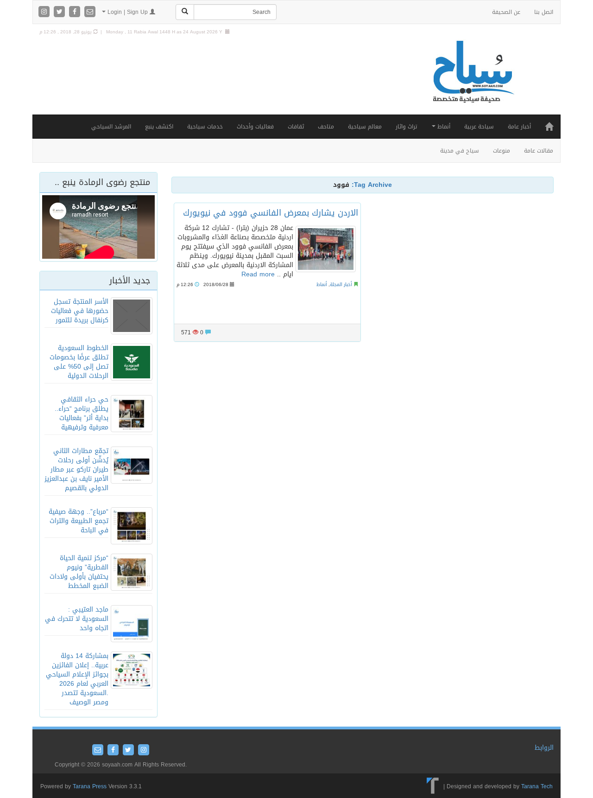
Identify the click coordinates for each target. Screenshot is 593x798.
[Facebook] (75, 12)
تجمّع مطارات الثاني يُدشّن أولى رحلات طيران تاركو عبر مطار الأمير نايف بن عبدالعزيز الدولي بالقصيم (76, 469)
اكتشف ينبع (159, 126)
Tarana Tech (537, 786)
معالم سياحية (365, 126)
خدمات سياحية (205, 126)
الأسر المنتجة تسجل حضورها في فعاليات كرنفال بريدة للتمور (79, 310)
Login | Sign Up (128, 12)
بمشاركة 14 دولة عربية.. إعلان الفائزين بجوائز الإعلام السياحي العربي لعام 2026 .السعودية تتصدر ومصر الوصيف (77, 679)
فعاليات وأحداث (255, 126)
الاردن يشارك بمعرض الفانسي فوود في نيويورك (270, 213)
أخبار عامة (519, 126)
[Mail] (89, 12)
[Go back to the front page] (472, 81)
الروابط (544, 747)
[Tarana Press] (433, 786)
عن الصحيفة (506, 12)
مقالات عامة (538, 151)
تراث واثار (406, 126)
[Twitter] (60, 12)
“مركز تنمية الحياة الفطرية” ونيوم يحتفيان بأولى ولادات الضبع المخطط (79, 572)
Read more (258, 274)
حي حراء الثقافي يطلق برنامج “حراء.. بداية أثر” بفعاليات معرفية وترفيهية (81, 413)
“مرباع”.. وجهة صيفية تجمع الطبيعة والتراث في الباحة (78, 520)
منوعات (501, 151)
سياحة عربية (479, 126)
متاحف (326, 126)
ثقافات (296, 126)
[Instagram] (45, 12)
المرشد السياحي (111, 126)
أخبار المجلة (341, 284)
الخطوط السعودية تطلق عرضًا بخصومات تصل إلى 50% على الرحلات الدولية (79, 362)
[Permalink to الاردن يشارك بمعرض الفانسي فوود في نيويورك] (326, 249)
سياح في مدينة (459, 151)
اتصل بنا (543, 12)
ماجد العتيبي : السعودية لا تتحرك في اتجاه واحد (76, 618)
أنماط (442, 126)
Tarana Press (90, 786)
